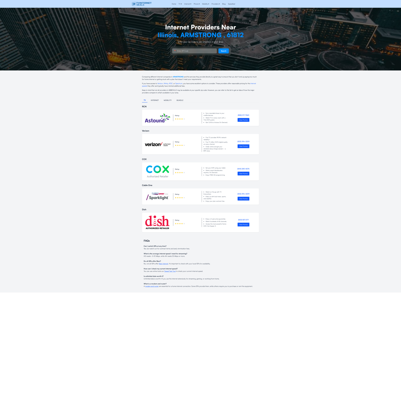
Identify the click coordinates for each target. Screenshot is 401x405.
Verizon (160, 83)
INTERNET (155, 100)
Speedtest (231, 4)
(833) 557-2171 (243, 220)
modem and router (152, 286)
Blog (224, 4)
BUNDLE (180, 100)
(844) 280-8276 (243, 169)
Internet (187, 4)
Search (223, 51)
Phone (197, 4)
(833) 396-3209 (243, 141)
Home (174, 4)
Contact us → (262, 4)
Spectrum (178, 83)
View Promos (243, 120)
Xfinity (166, 83)
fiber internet (163, 264)
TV (180, 4)
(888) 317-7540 (243, 115)
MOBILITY (168, 100)
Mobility (205, 4)
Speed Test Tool (170, 271)
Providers (216, 4)
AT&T (171, 83)
